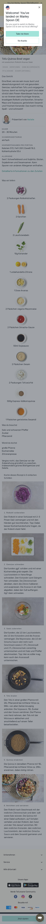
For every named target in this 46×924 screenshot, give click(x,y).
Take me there (22, 34)
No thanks (22, 41)
